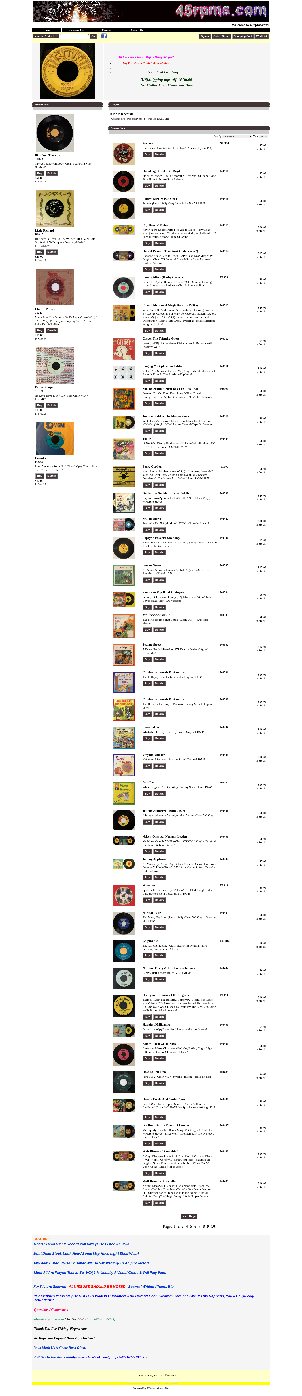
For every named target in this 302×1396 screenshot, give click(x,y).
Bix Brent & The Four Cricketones (166, 1125)
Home (47, 30)
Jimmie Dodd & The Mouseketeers (166, 416)
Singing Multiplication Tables (162, 366)
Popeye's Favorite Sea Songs (161, 538)
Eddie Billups (44, 387)
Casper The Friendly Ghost (161, 338)
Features (106, 30)
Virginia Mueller (154, 755)
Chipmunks (150, 941)
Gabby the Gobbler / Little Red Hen (167, 493)
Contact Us (137, 30)
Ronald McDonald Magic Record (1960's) (170, 305)
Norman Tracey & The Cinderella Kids (169, 968)
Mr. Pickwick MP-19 (156, 615)
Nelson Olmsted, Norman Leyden (165, 836)
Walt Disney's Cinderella (159, 1181)
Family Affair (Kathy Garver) (163, 277)
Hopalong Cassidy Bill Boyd (161, 171)
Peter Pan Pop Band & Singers (163, 592)
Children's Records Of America (163, 672)
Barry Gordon (152, 466)
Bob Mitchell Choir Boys (159, 1043)
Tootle (147, 438)
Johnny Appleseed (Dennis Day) (164, 810)
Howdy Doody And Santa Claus (164, 1099)
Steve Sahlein (152, 727)
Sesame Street (152, 518)
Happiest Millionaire (156, 1024)
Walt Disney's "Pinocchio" (160, 1151)
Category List (76, 30)
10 (213, 1226)
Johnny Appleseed (155, 859)
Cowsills (40, 458)
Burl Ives (149, 782)
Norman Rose (152, 912)
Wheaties (149, 885)
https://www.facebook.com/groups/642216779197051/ (108, 1357)
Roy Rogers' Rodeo (155, 225)
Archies (148, 143)
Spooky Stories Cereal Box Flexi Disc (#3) (170, 388)
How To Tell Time (154, 1072)
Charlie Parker (45, 309)
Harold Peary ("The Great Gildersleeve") (170, 251)
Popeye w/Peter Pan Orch (160, 198)
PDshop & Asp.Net (158, 1388)
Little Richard (44, 230)
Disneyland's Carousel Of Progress (166, 995)
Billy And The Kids (48, 155)
